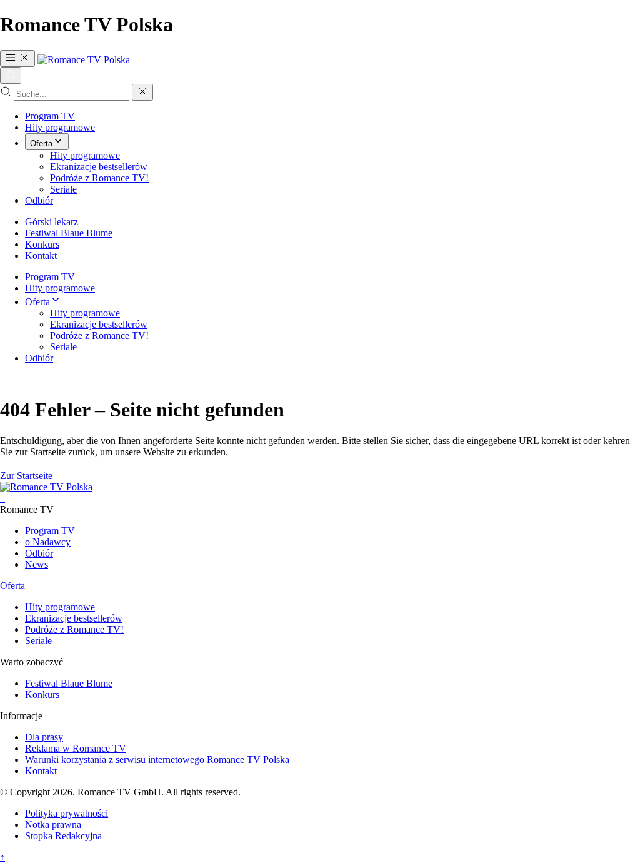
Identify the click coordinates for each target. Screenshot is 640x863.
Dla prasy (44, 737)
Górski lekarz (51, 221)
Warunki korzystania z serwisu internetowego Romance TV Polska (157, 759)
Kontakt (41, 255)
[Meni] (17, 58)
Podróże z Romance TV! (99, 178)
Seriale (63, 189)
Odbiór (39, 200)
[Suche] (10, 75)
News (36, 564)
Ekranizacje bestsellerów (99, 166)
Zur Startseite (27, 475)
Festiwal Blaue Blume (68, 233)
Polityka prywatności (66, 813)
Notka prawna (53, 824)
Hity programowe (60, 127)
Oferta (41, 143)
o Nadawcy (48, 542)
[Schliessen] (142, 92)
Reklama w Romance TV (75, 748)
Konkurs (42, 244)
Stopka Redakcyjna (63, 835)
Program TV (50, 116)
